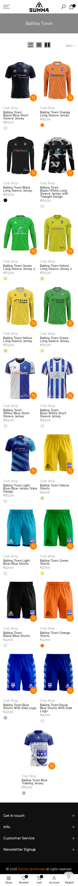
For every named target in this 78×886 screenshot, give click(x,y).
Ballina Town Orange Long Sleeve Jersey (55, 114)
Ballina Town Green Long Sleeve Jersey (54, 339)
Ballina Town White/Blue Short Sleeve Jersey (16, 413)
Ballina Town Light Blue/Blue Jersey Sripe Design (20, 488)
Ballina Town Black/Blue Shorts (16, 634)
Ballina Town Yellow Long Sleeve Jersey (17, 339)
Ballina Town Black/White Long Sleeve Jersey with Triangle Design (54, 192)
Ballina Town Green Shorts (54, 562)
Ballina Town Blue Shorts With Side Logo (19, 706)
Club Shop (10, 108)
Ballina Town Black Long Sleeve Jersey (17, 189)
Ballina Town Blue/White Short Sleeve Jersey (53, 413)
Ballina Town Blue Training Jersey (34, 781)
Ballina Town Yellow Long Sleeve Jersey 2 (56, 267)
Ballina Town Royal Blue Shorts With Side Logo (56, 708)
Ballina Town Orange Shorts (55, 634)
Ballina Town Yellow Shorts (54, 487)
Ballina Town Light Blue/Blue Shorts (16, 562)
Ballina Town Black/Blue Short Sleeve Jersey (15, 115)
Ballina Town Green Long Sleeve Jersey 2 (19, 267)
